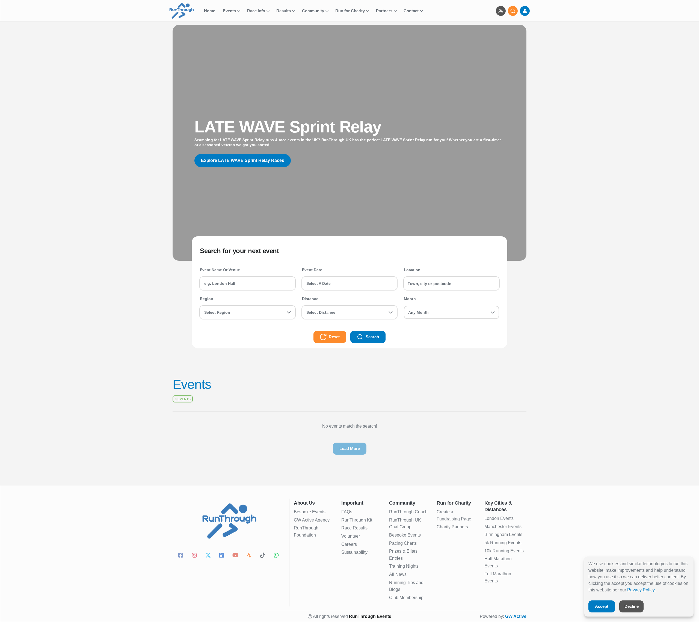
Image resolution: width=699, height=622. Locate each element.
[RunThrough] (185, 11)
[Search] (513, 11)
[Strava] (250, 556)
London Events (499, 518)
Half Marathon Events (498, 562)
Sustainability (354, 552)
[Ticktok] (263, 556)
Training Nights (404, 566)
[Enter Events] (501, 11)
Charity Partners (452, 527)
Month (410, 299)
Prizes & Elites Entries (403, 555)
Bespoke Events (309, 512)
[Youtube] (236, 556)
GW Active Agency (312, 520)
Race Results (354, 528)
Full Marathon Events (497, 577)
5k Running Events (502, 542)
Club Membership (406, 597)
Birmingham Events (503, 534)
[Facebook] (181, 556)
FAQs (346, 512)
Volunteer (350, 536)
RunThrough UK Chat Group (405, 523)
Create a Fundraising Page (454, 515)
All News (398, 574)
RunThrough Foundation (306, 531)
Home (210, 10)
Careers (349, 544)
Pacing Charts (403, 543)
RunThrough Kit (356, 520)
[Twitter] (209, 556)
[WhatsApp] (277, 556)
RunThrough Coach (408, 512)
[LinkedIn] (222, 556)
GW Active (515, 616)
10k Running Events (504, 551)
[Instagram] (195, 556)
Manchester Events (503, 526)
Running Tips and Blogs (406, 586)
